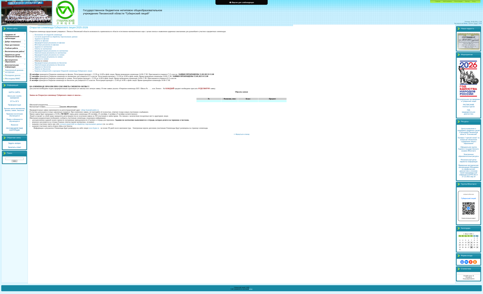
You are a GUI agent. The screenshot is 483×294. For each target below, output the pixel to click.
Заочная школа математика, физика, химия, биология (14, 109)
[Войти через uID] (462, 262)
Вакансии (14, 125)
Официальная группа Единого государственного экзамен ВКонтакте (468, 149)
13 (468, 242)
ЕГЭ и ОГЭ (14, 101)
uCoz (250, 289)
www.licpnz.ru (94, 128)
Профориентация (14, 105)
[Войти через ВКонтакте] (466, 262)
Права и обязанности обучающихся (15, 120)
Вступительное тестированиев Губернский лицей (468, 100)
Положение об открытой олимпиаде (48, 35)
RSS (480, 23)
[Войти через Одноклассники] (475, 262)
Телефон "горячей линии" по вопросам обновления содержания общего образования (468, 140)
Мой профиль (447, 1)
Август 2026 (468, 234)
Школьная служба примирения (14, 97)
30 (477, 247)
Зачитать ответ (14, 147)
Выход (467, 1)
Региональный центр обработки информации (468, 161)
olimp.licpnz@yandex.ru (90, 110)
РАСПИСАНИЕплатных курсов (468, 106)
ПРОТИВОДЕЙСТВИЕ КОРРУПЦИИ (14, 129)
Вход (473, 1)
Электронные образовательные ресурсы (468, 155)
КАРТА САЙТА (14, 92)
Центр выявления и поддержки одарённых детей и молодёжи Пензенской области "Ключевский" (469, 131)
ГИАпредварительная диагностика (468, 112)
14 (471, 242)
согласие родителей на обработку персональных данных (81, 124)
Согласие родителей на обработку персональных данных (56, 37)
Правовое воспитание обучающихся (14, 115)
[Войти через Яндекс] (471, 262)
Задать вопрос (14, 143)
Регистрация (458, 1)
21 (471, 245)
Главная (437, 1)
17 (460, 245)
